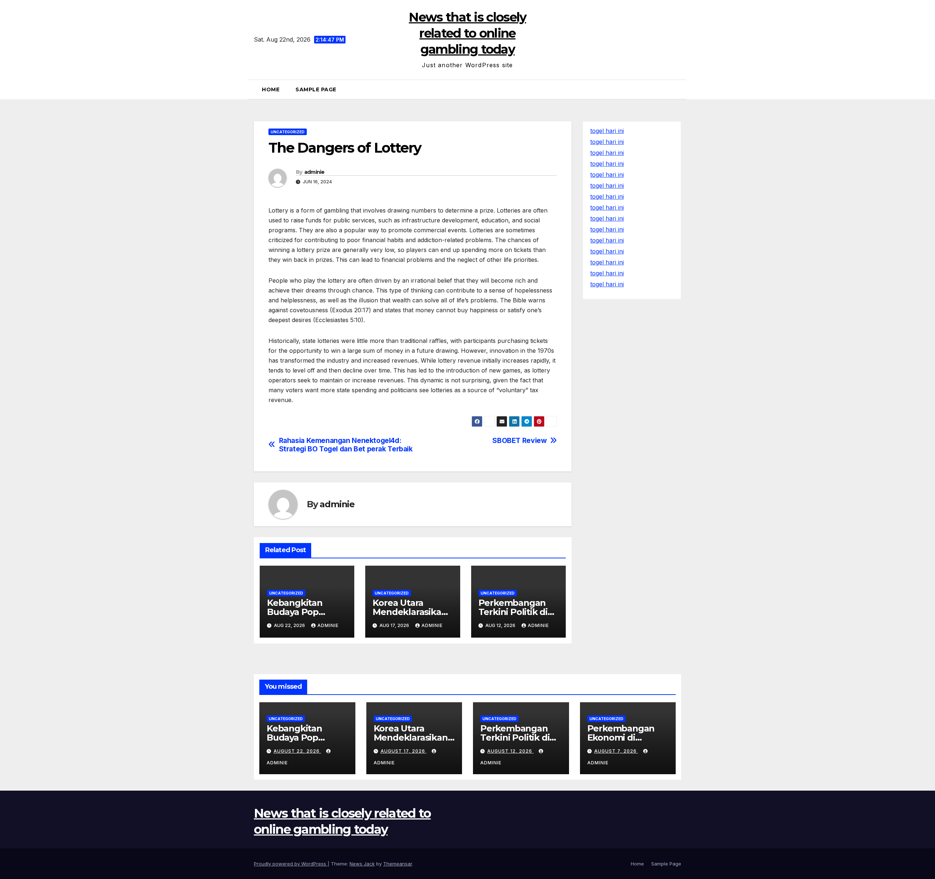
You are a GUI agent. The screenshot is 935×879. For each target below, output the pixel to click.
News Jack (362, 864)
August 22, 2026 (297, 751)
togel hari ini (607, 141)
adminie (314, 172)
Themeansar (397, 864)
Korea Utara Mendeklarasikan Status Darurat (410, 611)
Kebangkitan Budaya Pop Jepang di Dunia (302, 611)
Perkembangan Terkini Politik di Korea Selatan (512, 611)
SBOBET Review (519, 440)
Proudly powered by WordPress (291, 864)
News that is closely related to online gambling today (467, 33)
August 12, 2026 (510, 751)
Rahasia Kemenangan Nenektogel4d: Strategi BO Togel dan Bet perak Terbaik (346, 444)
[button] (678, 89)
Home (270, 89)
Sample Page (315, 89)
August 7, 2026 (616, 751)
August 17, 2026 (404, 751)
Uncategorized (288, 132)
